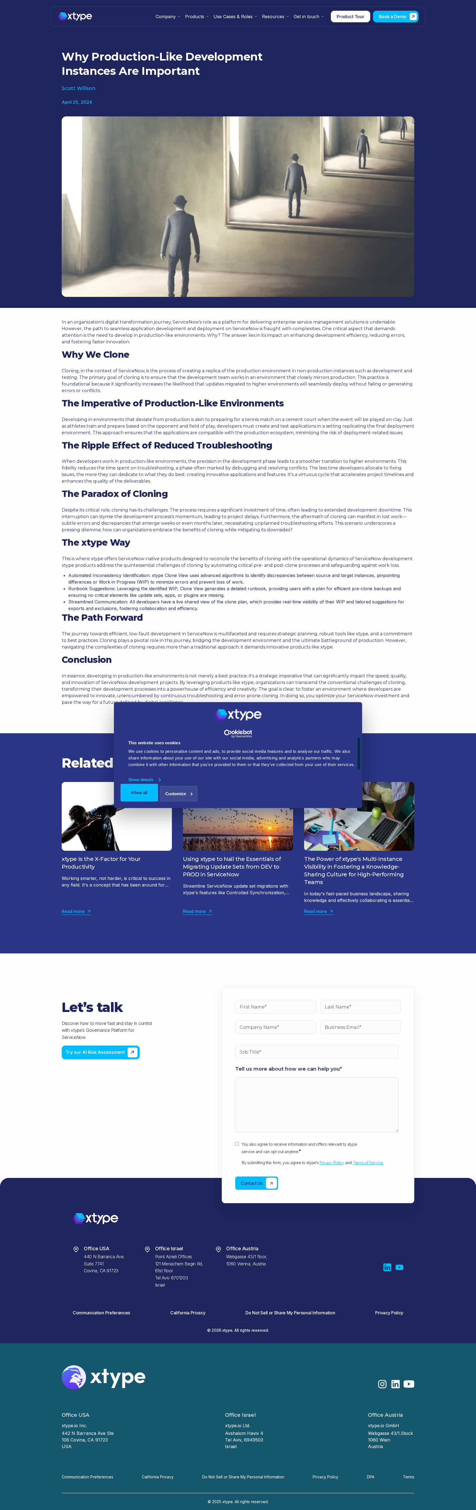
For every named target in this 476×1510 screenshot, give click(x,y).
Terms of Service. (368, 1162)
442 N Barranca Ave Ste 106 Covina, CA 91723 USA (88, 1439)
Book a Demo (392, 16)
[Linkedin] (387, 1267)
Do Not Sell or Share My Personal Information (290, 1313)
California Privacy (187, 1313)
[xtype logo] (93, 16)
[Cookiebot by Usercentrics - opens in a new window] (238, 734)
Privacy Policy (332, 1162)
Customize (175, 793)
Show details (140, 779)
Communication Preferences (101, 1313)
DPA (370, 1477)
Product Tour (350, 16)
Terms (408, 1477)
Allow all (139, 792)
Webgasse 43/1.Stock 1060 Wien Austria (391, 1439)
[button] (168, 16)
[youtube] (399, 1267)
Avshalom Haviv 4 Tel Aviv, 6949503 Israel (245, 1439)
